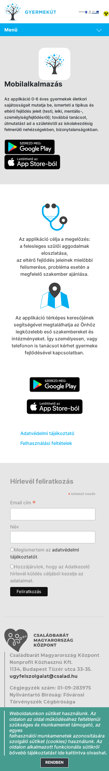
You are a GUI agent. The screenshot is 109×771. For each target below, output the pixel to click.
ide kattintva (71, 753)
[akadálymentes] (106, 13)
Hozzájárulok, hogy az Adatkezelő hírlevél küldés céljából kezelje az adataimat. (50, 573)
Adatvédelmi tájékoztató (47, 433)
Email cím (23, 503)
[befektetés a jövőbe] (89, 11)
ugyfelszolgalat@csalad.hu (44, 676)
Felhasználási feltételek (46, 443)
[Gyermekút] (30, 11)
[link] (54, 29)
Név (14, 527)
